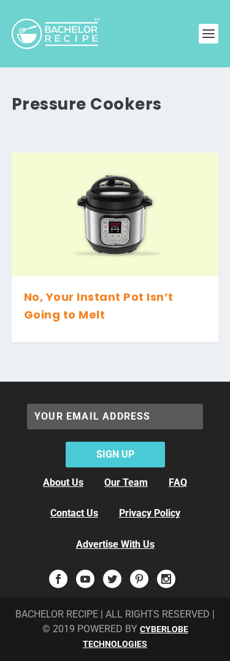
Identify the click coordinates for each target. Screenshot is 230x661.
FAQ (178, 482)
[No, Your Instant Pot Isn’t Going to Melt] (115, 214)
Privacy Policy (149, 513)
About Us (63, 482)
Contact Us (74, 513)
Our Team (126, 482)
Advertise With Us (115, 544)
